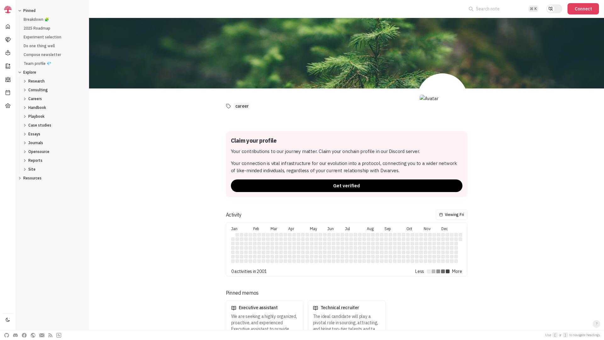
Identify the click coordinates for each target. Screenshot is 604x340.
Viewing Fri (454, 214)
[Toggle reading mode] (554, 8)
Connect (583, 9)
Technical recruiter (340, 307)
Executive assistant (258, 307)
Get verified (346, 186)
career (242, 106)
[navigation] (8, 170)
